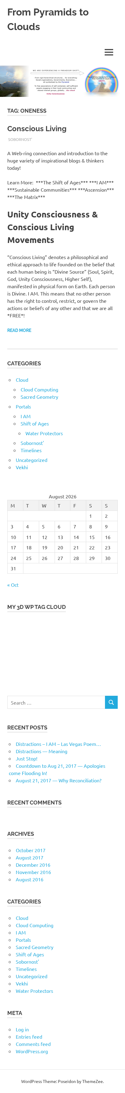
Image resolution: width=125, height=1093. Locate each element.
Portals (23, 406)
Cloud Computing (39, 389)
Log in (22, 1029)
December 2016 (33, 865)
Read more (19, 330)
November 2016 (33, 872)
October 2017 (31, 850)
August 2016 (29, 879)
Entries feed (29, 1036)
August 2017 (29, 857)
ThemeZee (92, 1081)
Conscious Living (36, 128)
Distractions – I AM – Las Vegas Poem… (58, 744)
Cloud (22, 380)
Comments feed (33, 1044)
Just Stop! (26, 758)
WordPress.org (32, 1051)
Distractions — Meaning (41, 751)
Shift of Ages (35, 423)
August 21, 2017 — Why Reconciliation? (58, 780)
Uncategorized (31, 460)
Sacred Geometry (39, 397)
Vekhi (22, 467)
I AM (26, 416)
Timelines (31, 450)
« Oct (13, 585)
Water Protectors (44, 433)
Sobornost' (20, 139)
